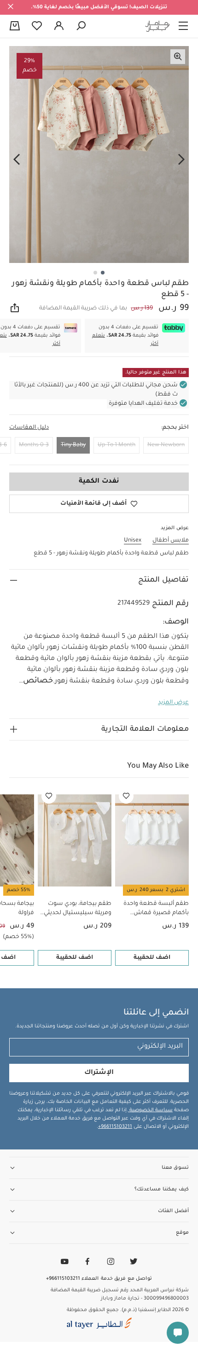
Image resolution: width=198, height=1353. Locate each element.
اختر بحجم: (175, 428)
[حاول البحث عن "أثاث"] (81, 26)
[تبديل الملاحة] (183, 26)
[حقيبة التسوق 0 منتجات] (14, 26)
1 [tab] (103, 272)
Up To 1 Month (116, 445)
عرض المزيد (173, 703)
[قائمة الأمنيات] (126, 796)
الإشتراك (99, 1073)
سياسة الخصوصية (150, 1110)
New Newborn (166, 445)
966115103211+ (115, 1127)
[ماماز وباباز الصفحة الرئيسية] (157, 26)
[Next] (16, 160)
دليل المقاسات (29, 428)
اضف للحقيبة (152, 958)
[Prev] (181, 160)
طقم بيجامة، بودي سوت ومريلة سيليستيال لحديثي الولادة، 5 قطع (77, 909)
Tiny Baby (73, 445)
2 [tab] (95, 272)
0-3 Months (34, 445)
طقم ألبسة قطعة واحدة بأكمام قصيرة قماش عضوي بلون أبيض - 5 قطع (154, 909)
